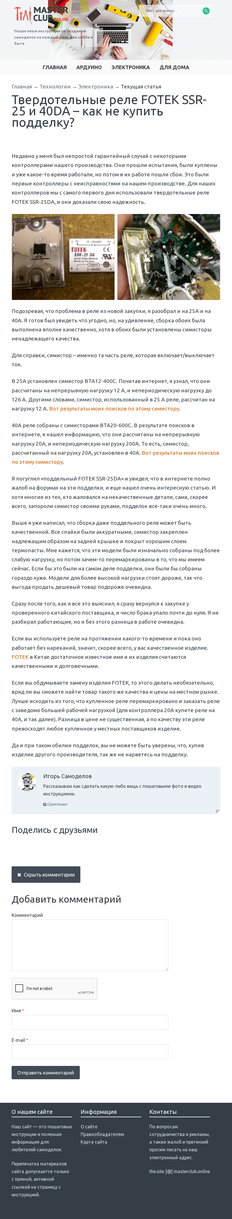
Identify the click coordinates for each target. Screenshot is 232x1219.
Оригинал (56, 804)
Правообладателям (102, 1134)
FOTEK (20, 657)
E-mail (20, 1040)
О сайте (89, 1126)
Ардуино (89, 67)
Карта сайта (94, 1141)
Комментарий (27, 915)
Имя (18, 1010)
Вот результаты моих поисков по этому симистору (114, 408)
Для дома (174, 67)
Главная (55, 67)
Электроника (130, 67)
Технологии (55, 86)
